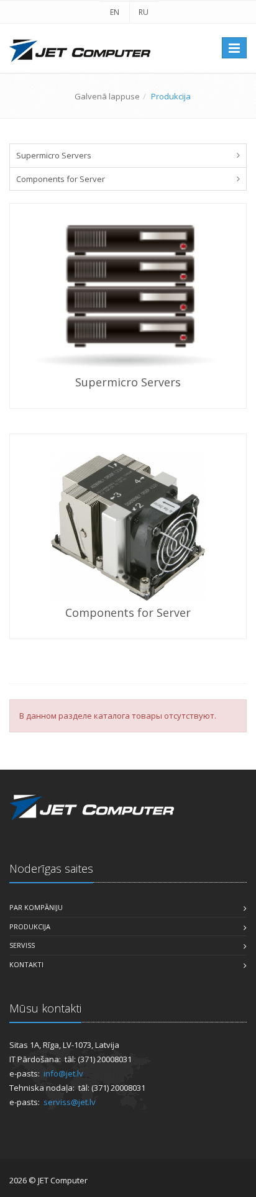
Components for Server (60, 178)
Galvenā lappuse (107, 96)
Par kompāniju (36, 907)
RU (144, 12)
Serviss (22, 945)
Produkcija (29, 926)
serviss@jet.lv (69, 1102)
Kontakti (26, 964)
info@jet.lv (63, 1073)
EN (114, 12)
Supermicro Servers (53, 155)
